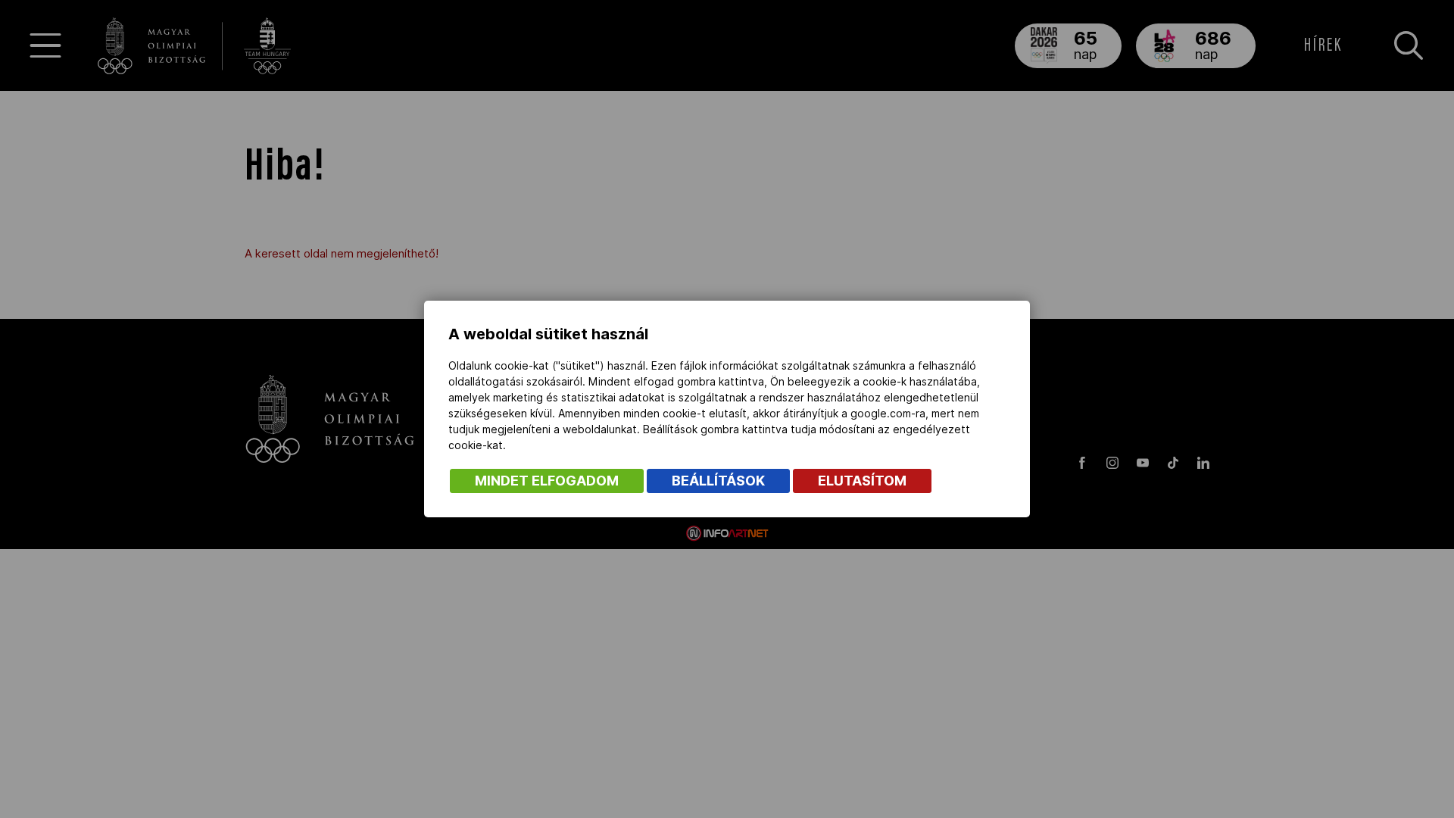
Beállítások (718, 481)
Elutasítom (862, 481)
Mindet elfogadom (547, 481)
